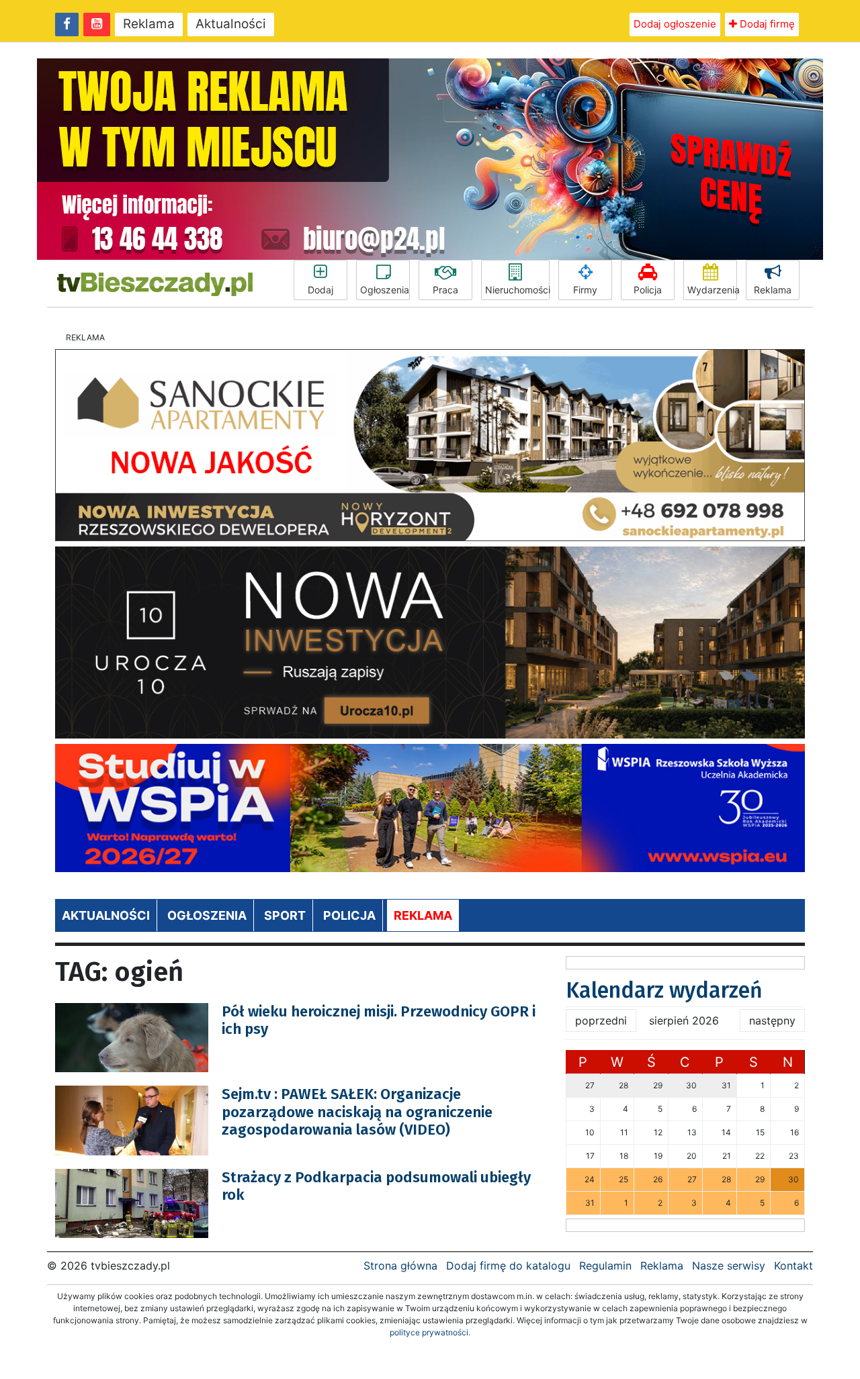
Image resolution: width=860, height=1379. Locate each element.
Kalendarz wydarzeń (664, 990)
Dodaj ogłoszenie (675, 23)
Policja (648, 289)
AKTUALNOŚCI (106, 915)
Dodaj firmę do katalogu (508, 1265)
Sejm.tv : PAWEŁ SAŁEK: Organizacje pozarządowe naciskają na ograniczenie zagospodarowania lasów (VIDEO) (357, 1112)
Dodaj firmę (766, 23)
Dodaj (320, 289)
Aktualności (231, 24)
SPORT (285, 915)
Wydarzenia (712, 289)
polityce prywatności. (430, 1332)
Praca (445, 289)
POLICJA (349, 915)
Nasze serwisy (728, 1265)
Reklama (149, 24)
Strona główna (400, 1265)
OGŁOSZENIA (207, 915)
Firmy (585, 289)
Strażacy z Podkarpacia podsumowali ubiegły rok (376, 1186)
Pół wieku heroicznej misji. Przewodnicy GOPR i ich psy (378, 1020)
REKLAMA (423, 915)
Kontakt (793, 1265)
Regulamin (605, 1265)
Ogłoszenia (384, 289)
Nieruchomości (517, 289)
